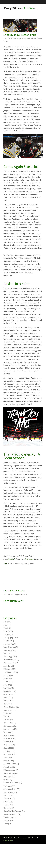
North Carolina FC (10, 814)
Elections (6, 751)
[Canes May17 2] (20, 25)
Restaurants (8, 729)
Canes (17, 38)
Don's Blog (7, 767)
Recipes (6, 688)
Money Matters (9, 707)
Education (7, 669)
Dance (5, 625)
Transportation (8, 660)
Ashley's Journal (9, 764)
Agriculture (7, 666)
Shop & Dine (8, 792)
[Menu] (39, 8)
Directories (7, 735)
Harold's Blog (8, 773)
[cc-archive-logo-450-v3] (19, 8)
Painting (6, 634)
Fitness (6, 805)
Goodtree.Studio (8, 840)
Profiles (6, 720)
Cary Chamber (9, 647)
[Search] (33, 8)
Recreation (7, 726)
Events (6, 675)
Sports (34, 38)
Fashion (6, 682)
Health (5, 698)
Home (5, 704)
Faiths (5, 679)
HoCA (5, 653)
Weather (6, 732)
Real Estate (7, 723)
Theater (6, 641)
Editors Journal (9, 770)
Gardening (7, 691)
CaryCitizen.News (13, 600)
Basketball (7, 798)
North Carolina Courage (12, 811)
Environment (8, 672)
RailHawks (7, 817)
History (6, 701)
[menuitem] (33, 8)
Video (5, 824)
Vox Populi (7, 786)
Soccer (6, 821)
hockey (26, 563)
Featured (23, 38)
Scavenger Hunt (9, 789)
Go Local (6, 694)
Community (7, 663)
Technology (7, 657)
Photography (8, 638)
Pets (5, 716)
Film (5, 628)
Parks (5, 713)
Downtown (7, 650)
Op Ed (5, 780)
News (5, 748)
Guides (6, 742)
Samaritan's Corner (10, 783)
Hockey (29, 38)
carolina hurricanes (15, 563)
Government (8, 754)
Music (5, 631)
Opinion (6, 761)
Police (5, 757)
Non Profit (7, 710)
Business (7, 644)
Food (5, 685)
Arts (5, 622)
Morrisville (7, 745)
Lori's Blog (7, 776)
